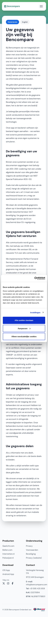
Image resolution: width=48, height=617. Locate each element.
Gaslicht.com (8, 546)
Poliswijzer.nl (8, 558)
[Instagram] (8, 583)
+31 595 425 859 (35, 588)
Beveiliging (31, 554)
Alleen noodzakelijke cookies (24, 336)
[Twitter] (3, 583)
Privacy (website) (34, 558)
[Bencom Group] (39, 609)
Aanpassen (22, 328)
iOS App (6, 570)
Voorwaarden (32, 550)
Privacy (29, 546)
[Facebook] (12, 583)
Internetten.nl (8, 554)
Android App (8, 574)
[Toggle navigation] (41, 6)
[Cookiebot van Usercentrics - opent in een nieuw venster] (34, 278)
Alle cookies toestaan (24, 320)
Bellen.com (7, 550)
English (25, 22)
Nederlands (12, 22)
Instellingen (35, 312)
